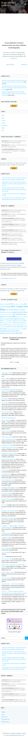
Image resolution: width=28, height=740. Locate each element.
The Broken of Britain (7, 537)
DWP (14, 316)
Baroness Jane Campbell (19, 304)
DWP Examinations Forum (8, 480)
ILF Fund (5, 320)
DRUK (10, 317)
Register (3, 712)
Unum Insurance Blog (7, 559)
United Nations (20, 326)
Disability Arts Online (6, 445)
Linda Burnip (5, 322)
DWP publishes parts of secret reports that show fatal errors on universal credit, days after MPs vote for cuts (14, 87)
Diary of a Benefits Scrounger (9, 439)
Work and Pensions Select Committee (15, 328)
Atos (11, 304)
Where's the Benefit (6, 578)
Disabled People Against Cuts (9, 459)
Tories (25, 324)
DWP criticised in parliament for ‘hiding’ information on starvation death (14, 225)
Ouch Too (4, 505)
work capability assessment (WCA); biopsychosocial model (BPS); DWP (13, 331)
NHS (21, 322)
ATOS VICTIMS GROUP (7, 412)
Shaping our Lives (11, 324)
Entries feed (4, 717)
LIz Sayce (10, 322)
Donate (3, 123)
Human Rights (13, 319)
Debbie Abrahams (8, 312)
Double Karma (5, 470)
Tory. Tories (2, 326)
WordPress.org (5, 721)
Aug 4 (12, 64)
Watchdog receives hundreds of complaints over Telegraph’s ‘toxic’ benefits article (14, 150)
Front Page (4, 125)
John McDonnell (19, 320)
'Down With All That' (6, 373)
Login (3, 128)
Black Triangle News (19, 306)
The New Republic (6, 552)
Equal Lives (21, 316)
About (3, 115)
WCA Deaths (3, 329)
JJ (8, 64)
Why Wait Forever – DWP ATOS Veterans (11, 584)
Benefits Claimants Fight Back (9, 418)
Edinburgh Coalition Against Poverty (10, 487)
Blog (3, 118)
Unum (25, 326)
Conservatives (13, 310)
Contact (3, 120)
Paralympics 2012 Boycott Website (10, 511)
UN (11, 326)
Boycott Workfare (6, 420)
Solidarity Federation (6, 533)
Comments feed (5, 719)
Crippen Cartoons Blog (7, 437)
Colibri (22, 735)
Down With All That (6, 474)
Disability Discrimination (19, 312)
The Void (4, 556)
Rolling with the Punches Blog (9, 518)
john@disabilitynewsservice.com (8, 278)
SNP (16, 324)
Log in (2, 714)
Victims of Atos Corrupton (8, 572)
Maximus (15, 322)
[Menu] (25, 4)
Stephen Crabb (20, 325)
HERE (13, 362)
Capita (6, 310)
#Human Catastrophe (5, 304)
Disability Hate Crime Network (6, 314)
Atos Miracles (5, 398)
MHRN (19, 322)
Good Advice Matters (7, 493)
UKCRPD (7, 326)
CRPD (19, 310)
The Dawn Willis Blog (7, 548)
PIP (6, 325)
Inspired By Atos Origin (7, 499)
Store (3, 130)
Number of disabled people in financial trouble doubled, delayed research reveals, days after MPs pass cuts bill (14, 93)
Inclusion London (11, 321)
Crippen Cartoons (6, 431)
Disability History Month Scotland (10, 447)
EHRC (17, 316)
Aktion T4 (4, 378)
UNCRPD (14, 326)
